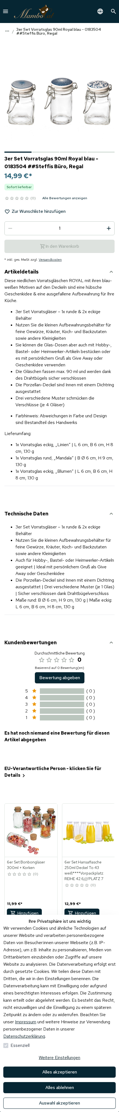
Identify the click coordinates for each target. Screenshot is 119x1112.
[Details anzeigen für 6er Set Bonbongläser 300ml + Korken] (31, 830)
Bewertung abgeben (59, 678)
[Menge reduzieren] (10, 228)
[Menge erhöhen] (108, 228)
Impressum (25, 1022)
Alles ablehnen (59, 1087)
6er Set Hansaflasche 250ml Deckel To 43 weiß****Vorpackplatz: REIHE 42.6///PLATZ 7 (84, 870)
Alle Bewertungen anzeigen (64, 198)
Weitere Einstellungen (59, 1057)
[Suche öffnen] (113, 11)
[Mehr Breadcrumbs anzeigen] (7, 31)
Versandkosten (50, 259)
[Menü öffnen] (5, 11)
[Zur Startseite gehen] (34, 11)
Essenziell (20, 1045)
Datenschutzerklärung (24, 1036)
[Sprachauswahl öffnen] (100, 11)
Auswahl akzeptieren (59, 1103)
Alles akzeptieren (59, 1072)
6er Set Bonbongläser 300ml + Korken (26, 865)
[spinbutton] (59, 228)
